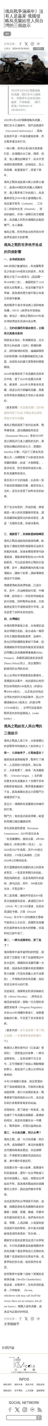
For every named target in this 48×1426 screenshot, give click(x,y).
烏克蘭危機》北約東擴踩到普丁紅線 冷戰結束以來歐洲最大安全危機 (24, 413)
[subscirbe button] (39, 1417)
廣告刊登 (29, 1384)
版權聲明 (41, 1390)
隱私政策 (41, 1384)
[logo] (22, 1364)
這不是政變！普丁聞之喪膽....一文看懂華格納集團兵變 (24, 1035)
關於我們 (7, 1384)
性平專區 (19, 1390)
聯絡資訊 (7, 1390)
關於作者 (19, 1384)
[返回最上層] (44, 1414)
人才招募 (29, 1390)
